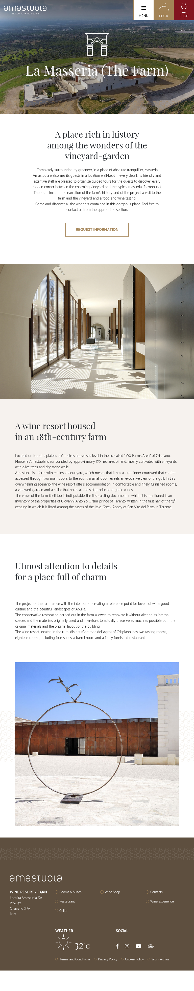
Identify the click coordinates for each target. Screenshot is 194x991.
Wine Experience (162, 902)
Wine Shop (112, 892)
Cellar (63, 911)
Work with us (160, 959)
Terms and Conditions (74, 959)
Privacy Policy (107, 959)
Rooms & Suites (70, 892)
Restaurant (67, 902)
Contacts (156, 892)
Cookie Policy (134, 959)
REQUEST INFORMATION (97, 230)
